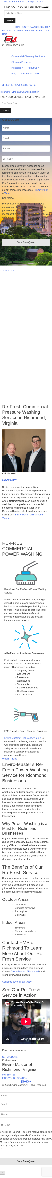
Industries (16, 68)
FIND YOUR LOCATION (14, 1078)
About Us (32, 68)
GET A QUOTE (10, 1057)
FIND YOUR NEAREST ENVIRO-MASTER (26, 7)
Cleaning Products (20, 62)
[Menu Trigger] (46, 6)
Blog (13, 73)
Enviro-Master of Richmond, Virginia (22, 738)
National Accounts (30, 73)
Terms (7, 193)
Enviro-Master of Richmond (25, 971)
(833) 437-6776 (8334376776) (20, 85)
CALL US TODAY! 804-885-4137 (32, 27)
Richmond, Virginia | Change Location (23, 1)
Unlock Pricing (9, 759)
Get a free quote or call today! (17, 982)
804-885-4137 (9, 480)
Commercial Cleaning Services (27, 56)
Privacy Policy (41, 190)
